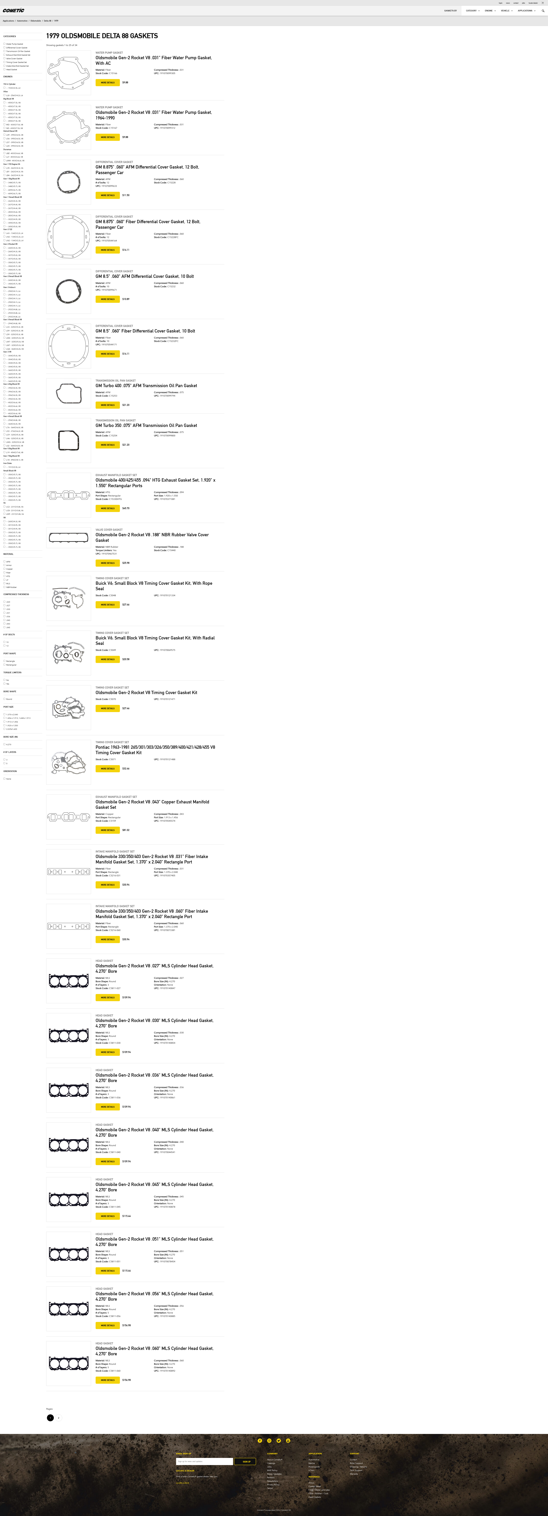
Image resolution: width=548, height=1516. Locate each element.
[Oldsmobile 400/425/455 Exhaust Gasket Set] (68, 495)
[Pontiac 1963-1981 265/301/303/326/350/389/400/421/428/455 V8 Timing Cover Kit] (68, 762)
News (508, 3)
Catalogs (271, 1463)
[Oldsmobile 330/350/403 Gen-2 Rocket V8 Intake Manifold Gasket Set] (68, 872)
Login (500, 3)
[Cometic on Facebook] (260, 1441)
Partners (270, 1477)
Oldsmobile (36, 20)
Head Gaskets (315, 1497)
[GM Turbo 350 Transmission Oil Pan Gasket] (68, 440)
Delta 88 (47, 20)
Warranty (354, 1474)
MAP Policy (272, 1470)
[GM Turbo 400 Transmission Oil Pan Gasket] (68, 393)
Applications (8, 20)
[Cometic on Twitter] (279, 1441)
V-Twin (311, 1470)
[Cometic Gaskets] (12, 9)
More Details (108, 82)
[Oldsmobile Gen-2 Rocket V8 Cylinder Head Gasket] (68, 981)
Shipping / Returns (358, 1467)
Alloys (311, 1483)
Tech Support (356, 1470)
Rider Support (356, 1463)
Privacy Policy (273, 1484)
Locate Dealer (533, 3)
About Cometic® (274, 1459)
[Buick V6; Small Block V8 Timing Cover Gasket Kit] (68, 598)
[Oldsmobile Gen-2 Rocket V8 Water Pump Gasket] (68, 73)
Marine (312, 1463)
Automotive (22, 20)
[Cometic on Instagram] (269, 1441)
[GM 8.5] (68, 291)
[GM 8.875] (68, 182)
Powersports (314, 1467)
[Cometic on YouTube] (288, 1441)
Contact (515, 3)
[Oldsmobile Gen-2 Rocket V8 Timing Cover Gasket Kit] (68, 708)
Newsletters (272, 1481)
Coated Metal (315, 1486)
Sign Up (247, 1461)
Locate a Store (182, 1482)
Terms (270, 1488)
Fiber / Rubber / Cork (318, 1493)
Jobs (523, 3)
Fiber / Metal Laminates (319, 1490)
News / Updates (274, 1474)
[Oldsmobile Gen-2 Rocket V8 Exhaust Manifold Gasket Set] (68, 817)
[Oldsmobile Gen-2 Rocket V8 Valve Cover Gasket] (68, 538)
